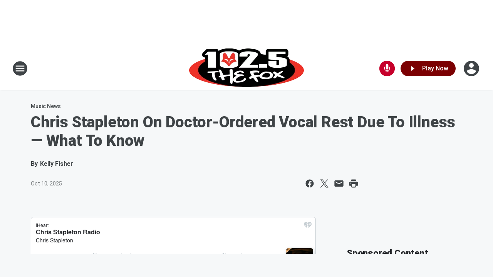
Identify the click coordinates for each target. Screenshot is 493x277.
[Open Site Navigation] (20, 68)
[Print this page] (353, 183)
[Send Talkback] (387, 68)
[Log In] (472, 68)
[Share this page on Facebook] (309, 183)
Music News (46, 106)
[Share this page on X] (324, 183)
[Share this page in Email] (339, 183)
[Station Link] (246, 68)
